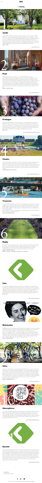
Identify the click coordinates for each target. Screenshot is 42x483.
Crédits (33, 481)
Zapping (21, 7)
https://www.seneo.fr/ (36, 46)
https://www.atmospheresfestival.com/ (33, 419)
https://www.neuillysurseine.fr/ (34, 298)
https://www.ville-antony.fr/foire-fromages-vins (31, 132)
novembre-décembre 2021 (8, 473)
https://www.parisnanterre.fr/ (34, 92)
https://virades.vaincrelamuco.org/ (33, 174)
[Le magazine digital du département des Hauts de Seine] (21, 3)
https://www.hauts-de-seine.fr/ (34, 462)
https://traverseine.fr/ (36, 215)
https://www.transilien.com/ (34, 381)
